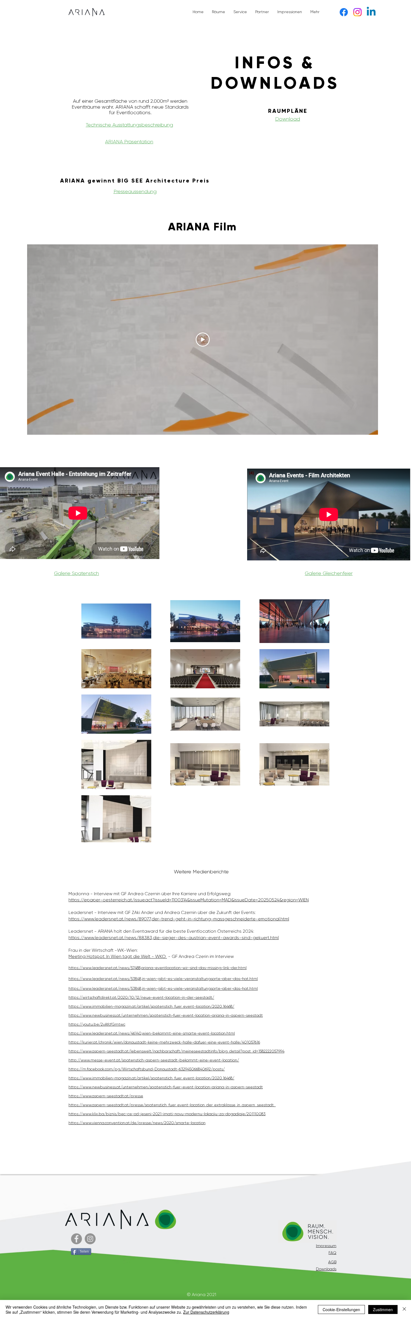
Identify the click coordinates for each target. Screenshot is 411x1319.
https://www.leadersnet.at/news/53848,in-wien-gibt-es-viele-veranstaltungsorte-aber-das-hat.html (163, 978)
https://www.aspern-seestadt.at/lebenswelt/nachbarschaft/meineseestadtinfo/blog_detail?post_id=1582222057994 (176, 1051)
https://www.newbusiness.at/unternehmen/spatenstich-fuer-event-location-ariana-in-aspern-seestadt (165, 1015)
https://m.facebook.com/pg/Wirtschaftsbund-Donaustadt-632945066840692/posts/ (146, 1069)
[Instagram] (357, 12)
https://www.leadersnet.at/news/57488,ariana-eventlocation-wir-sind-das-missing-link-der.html (157, 967)
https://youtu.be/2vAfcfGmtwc (96, 1024)
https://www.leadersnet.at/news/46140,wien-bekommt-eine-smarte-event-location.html (151, 1033)
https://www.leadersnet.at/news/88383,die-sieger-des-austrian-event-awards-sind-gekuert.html (173, 937)
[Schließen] (404, 1309)
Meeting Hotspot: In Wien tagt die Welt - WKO (117, 956)
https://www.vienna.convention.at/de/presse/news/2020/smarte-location (137, 1123)
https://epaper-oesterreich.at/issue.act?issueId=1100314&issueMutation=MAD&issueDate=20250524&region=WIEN (188, 899)
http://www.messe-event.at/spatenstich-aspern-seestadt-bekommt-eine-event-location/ (153, 1060)
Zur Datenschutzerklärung (206, 1312)
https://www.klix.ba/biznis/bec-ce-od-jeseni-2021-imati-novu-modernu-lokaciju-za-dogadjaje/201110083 (167, 1114)
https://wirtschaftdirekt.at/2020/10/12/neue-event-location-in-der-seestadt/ (141, 997)
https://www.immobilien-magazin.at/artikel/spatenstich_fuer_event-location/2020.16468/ (151, 1006)
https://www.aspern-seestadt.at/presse (105, 1096)
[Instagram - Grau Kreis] (90, 1238)
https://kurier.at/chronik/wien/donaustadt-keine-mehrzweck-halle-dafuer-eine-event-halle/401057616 (164, 1042)
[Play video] (203, 340)
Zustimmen (383, 1309)
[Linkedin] (371, 12)
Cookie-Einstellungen (341, 1309)
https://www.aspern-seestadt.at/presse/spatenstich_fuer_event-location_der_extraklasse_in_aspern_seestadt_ (172, 1105)
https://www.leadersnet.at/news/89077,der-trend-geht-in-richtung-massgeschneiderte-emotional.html (178, 919)
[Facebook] (343, 12)
